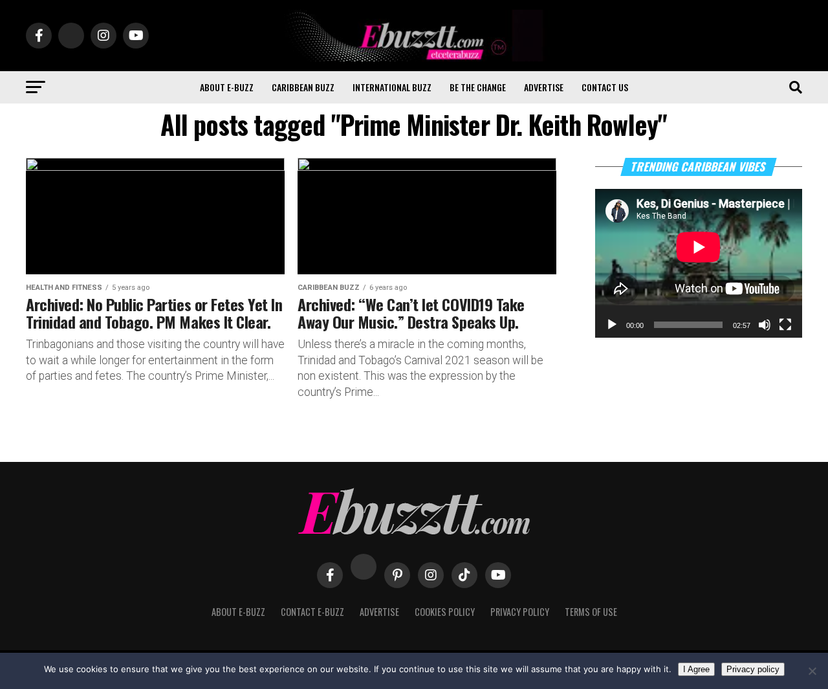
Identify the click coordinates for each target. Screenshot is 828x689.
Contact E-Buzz (312, 611)
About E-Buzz (227, 87)
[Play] (611, 324)
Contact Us (605, 87)
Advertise (543, 87)
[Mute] (764, 324)
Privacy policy (752, 669)
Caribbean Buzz (303, 87)
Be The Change (478, 87)
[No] (811, 670)
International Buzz (392, 87)
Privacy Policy (519, 611)
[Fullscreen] (785, 324)
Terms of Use (591, 611)
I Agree (696, 669)
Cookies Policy (445, 611)
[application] (698, 263)
